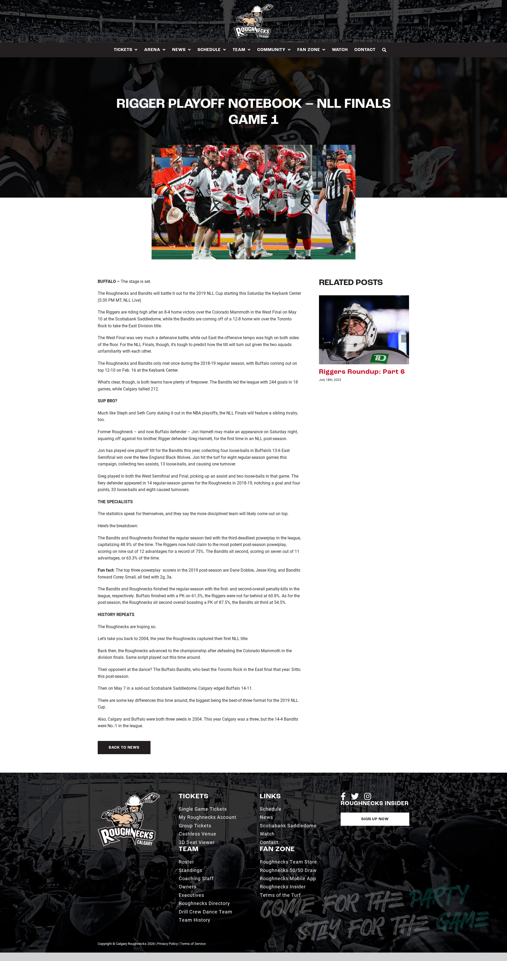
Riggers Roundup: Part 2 (362, 372)
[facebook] (343, 796)
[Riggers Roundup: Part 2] (364, 329)
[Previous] (323, 339)
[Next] (405, 339)
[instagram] (367, 796)
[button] (384, 50)
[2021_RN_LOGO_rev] (129, 794)
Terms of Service (193, 943)
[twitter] (355, 796)
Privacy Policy (167, 943)
